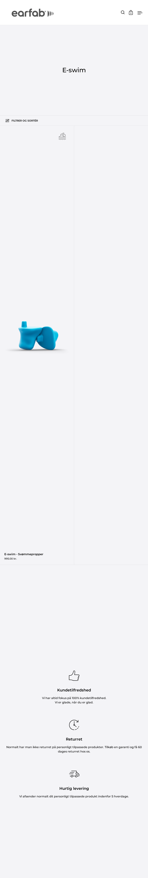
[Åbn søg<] (123, 12)
